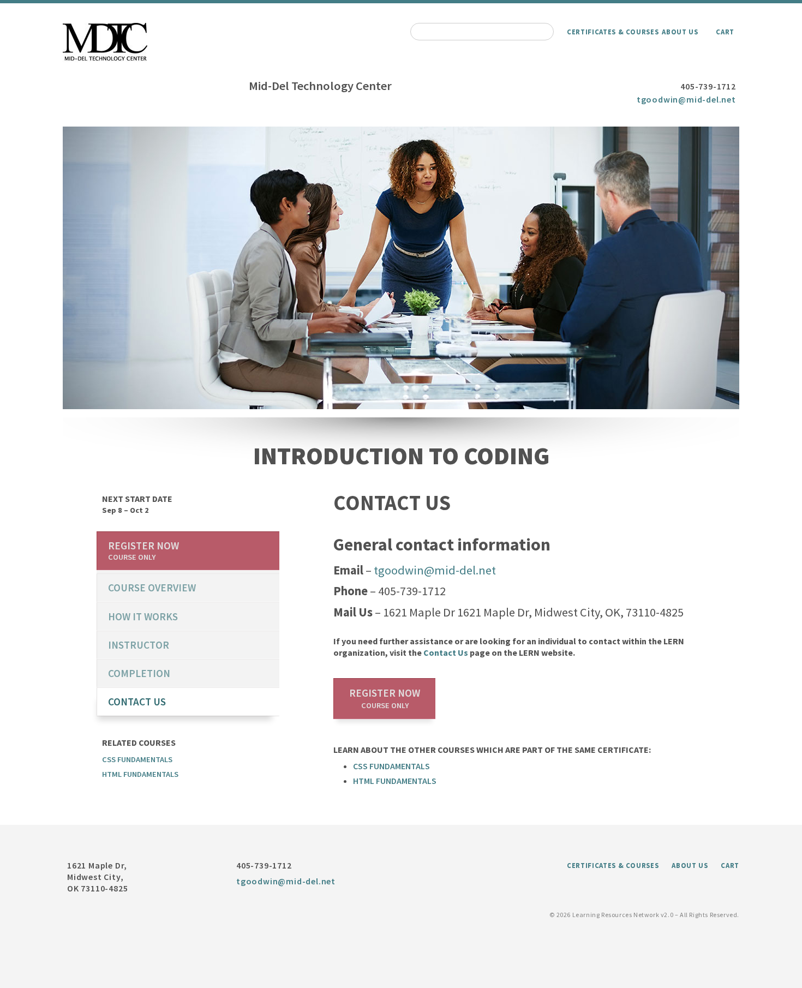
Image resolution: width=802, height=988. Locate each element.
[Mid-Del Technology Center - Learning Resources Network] (105, 61)
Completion (139, 673)
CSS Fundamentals (391, 766)
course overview (152, 587)
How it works (143, 616)
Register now (384, 698)
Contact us (137, 701)
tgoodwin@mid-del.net (686, 99)
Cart (725, 31)
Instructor (138, 644)
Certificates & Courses (613, 31)
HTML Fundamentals (394, 780)
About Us (680, 31)
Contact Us (445, 652)
